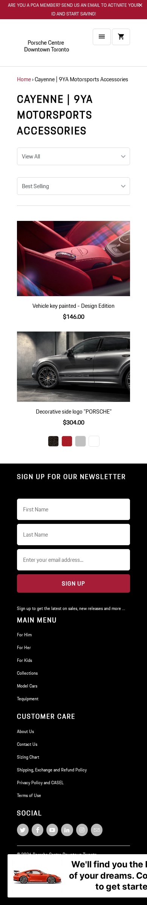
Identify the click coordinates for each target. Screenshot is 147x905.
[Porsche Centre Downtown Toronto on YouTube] (52, 830)
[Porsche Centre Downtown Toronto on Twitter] (23, 830)
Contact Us (27, 744)
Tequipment (27, 698)
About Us (25, 731)
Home (24, 79)
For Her (24, 647)
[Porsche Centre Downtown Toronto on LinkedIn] (67, 830)
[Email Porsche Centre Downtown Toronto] (97, 830)
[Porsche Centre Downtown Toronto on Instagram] (82, 830)
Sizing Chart (28, 757)
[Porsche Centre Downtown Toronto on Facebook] (37, 830)
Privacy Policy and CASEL (40, 782)
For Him (24, 634)
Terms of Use (29, 795)
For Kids (24, 660)
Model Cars (27, 685)
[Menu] (102, 37)
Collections (27, 673)
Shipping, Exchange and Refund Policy (52, 769)
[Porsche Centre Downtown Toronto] (47, 46)
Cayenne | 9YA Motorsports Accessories (55, 115)
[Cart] (121, 37)
